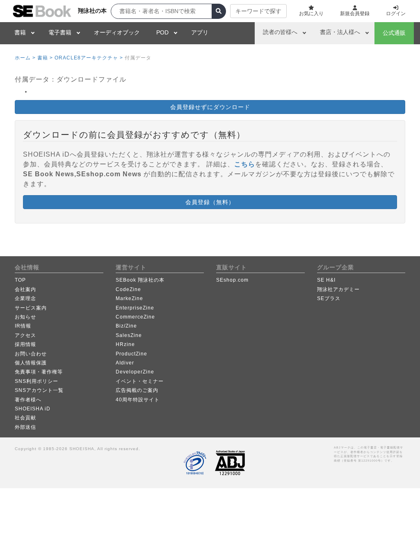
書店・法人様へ (340, 32)
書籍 (20, 32)
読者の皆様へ (280, 32)
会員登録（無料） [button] (210, 202)
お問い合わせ (31, 354)
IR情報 (23, 326)
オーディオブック (117, 32)
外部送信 (25, 427)
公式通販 (394, 33)
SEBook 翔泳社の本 (140, 280)
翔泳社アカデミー (338, 289)
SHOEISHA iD (32, 409)
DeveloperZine (135, 372)
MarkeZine (129, 298)
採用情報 (25, 344)
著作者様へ (28, 400)
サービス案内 (31, 308)
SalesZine (129, 335)
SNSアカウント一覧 (39, 390)
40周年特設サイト (138, 400)
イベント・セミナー (140, 381)
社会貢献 (25, 418)
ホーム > (25, 58)
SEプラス (328, 298)
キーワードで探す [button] (258, 11)
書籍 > (45, 58)
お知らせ (25, 317)
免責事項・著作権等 (39, 372)
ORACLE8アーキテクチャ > (89, 58)
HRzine (125, 344)
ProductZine (131, 354)
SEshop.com (232, 280)
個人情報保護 (31, 363)
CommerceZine (135, 317)
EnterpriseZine (135, 308)
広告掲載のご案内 (137, 390)
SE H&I (326, 280)
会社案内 (25, 289)
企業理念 (25, 298)
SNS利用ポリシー (36, 381)
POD (162, 32)
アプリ (199, 32)
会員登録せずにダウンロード (210, 107)
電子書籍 (59, 32)
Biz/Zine (126, 326)
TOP (20, 280)
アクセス (25, 335)
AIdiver (125, 363)
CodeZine (128, 289)
